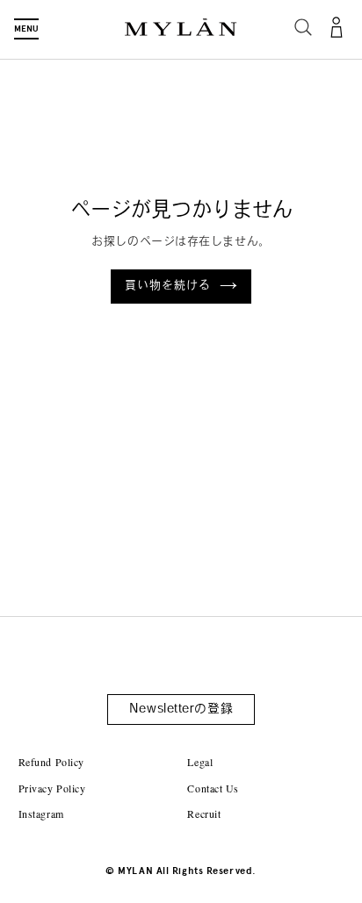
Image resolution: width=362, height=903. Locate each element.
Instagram (41, 813)
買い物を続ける (168, 285)
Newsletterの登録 (181, 709)
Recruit (204, 813)
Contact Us (213, 788)
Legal (200, 762)
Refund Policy (51, 762)
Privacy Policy (52, 788)
